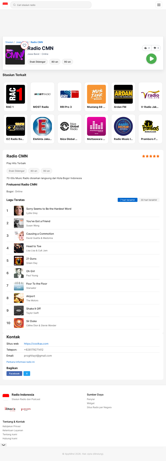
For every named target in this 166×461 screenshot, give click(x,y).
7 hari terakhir (127, 199)
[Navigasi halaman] (159, 5)
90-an (67, 61)
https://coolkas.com (36, 343)
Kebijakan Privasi (11, 426)
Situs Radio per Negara (99, 407)
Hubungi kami (10, 438)
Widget (91, 403)
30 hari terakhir (149, 199)
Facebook (14, 373)
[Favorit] (24, 45)
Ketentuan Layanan (13, 430)
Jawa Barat (22, 42)
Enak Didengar (37, 61)
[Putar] (151, 59)
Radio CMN (37, 42)
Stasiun (9, 42)
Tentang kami (10, 434)
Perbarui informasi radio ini (20, 361)
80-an (55, 61)
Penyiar (91, 399)
